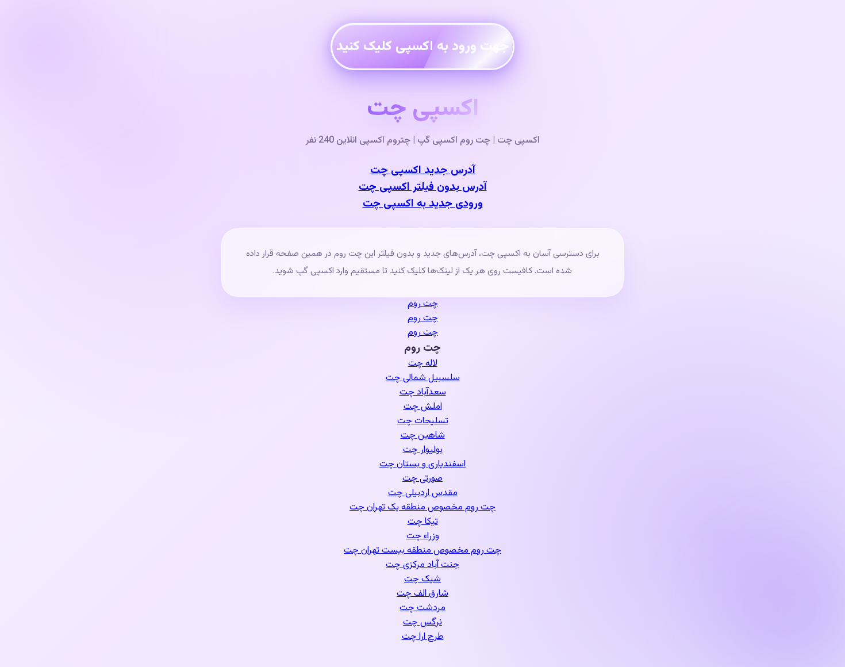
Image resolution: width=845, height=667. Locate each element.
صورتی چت (422, 478)
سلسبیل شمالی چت (423, 378)
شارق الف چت (422, 593)
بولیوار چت (423, 450)
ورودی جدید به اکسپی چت (423, 203)
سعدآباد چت (423, 392)
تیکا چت (423, 522)
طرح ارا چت (423, 637)
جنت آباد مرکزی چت (422, 565)
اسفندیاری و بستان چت (422, 464)
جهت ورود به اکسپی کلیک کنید (422, 43)
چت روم (423, 304)
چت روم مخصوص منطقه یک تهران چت (422, 507)
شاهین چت (423, 435)
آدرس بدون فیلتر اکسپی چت (423, 187)
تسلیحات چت (422, 421)
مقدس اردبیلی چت (423, 493)
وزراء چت (422, 536)
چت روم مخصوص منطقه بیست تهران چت (422, 550)
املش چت (423, 407)
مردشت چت (422, 608)
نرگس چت (422, 622)
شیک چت (422, 579)
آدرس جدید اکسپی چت (422, 170)
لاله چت (422, 363)
